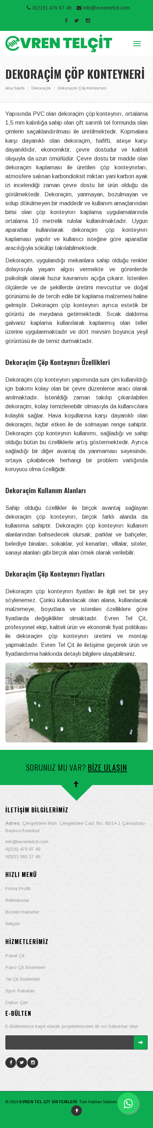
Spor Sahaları (20, 990)
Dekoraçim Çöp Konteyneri (82, 88)
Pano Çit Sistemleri (25, 967)
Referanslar (17, 900)
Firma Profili (18, 888)
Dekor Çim (16, 1002)
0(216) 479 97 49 (52, 8)
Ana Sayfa (15, 88)
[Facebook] (10, 1062)
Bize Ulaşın (107, 767)
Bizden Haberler (22, 912)
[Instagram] (32, 1062)
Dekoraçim (41, 88)
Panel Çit (14, 955)
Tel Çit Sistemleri (22, 979)
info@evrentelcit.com (106, 8)
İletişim (12, 923)
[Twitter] (21, 1062)
